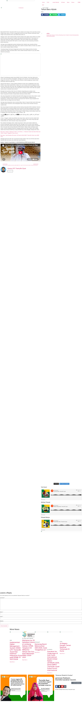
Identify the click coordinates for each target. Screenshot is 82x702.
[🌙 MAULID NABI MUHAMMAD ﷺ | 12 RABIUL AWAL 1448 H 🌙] (46, 96)
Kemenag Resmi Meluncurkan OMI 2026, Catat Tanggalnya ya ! (41, 647)
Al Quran (63, 2)
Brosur (73, 2)
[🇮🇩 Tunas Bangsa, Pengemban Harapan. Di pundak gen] (67, 62)
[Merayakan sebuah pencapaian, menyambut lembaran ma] (77, 443)
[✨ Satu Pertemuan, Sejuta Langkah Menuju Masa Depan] (46, 355)
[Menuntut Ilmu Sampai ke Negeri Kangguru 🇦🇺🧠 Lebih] (77, 63)
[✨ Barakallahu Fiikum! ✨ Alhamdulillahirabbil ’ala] (56, 254)
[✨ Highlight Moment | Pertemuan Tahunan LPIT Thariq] (77, 237)
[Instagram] (59, 686)
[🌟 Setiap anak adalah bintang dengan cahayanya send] (77, 180)
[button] (45, 14)
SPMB (79, 2)
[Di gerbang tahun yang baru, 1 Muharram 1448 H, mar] (67, 425)
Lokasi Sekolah (56, 2)
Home (43, 2)
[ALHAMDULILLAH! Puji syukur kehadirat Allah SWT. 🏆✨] (46, 256)
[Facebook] (56, 686)
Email (1, 616)
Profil (48, 2)
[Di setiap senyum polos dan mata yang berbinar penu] (67, 177)
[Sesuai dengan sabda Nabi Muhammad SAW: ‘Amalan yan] (46, 175)
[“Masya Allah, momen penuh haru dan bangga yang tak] (56, 443)
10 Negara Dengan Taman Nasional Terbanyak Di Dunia (65, 647)
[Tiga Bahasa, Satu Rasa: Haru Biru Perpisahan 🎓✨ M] (46, 433)
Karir (43, 4)
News (68, 2)
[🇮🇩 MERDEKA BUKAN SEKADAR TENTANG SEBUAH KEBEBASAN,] (56, 86)
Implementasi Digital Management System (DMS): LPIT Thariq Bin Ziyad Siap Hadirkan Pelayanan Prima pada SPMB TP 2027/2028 (16, 650)
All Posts (10, 171)
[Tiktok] (65, 686)
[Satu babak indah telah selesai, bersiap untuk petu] (67, 346)
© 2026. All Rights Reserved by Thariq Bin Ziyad (65, 689)
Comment (2, 597)
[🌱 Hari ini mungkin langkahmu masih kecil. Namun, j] (67, 256)
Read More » (12, 661)
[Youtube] (62, 686)
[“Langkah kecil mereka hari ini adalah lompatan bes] (77, 328)
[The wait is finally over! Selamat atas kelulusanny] (56, 337)
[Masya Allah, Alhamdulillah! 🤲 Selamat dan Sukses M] (56, 180)
